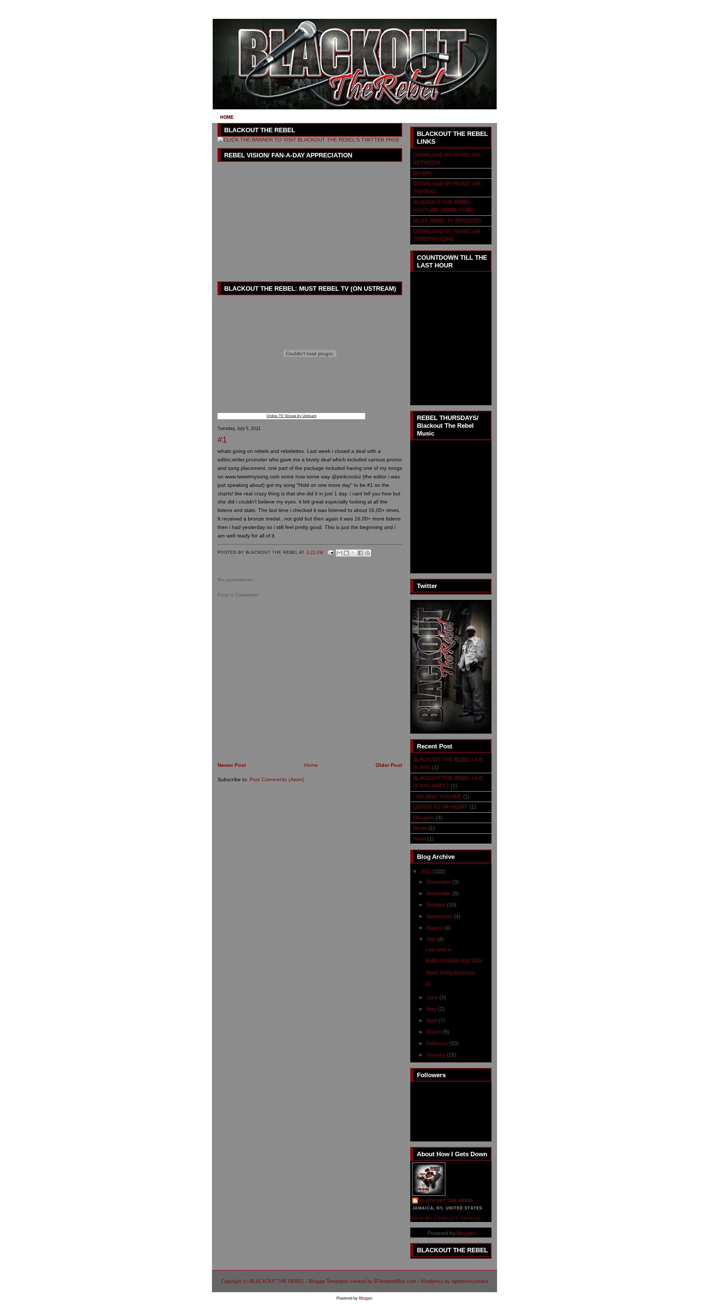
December (439, 882)
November (439, 893)
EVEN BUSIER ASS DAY (453, 961)
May (432, 1009)
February (438, 1043)
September (440, 916)
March (435, 1032)
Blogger (466, 1233)
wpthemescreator (470, 1281)
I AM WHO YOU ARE (437, 796)
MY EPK (422, 173)
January (437, 1055)
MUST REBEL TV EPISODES (447, 220)
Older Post (389, 765)
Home (226, 117)
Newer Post (232, 765)
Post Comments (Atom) (277, 779)
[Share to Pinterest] (367, 553)
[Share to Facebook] (360, 553)
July (432, 939)
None (419, 839)
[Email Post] (330, 552)
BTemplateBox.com (395, 1281)
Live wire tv (438, 949)
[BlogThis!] (346, 553)
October (437, 905)
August (435, 928)
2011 (426, 871)
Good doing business (450, 972)
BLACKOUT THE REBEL (446, 1200)
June (433, 997)
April (432, 1020)
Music (420, 828)
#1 (428, 984)
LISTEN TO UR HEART (440, 807)
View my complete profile (446, 1218)
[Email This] (339, 553)
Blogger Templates (329, 1281)
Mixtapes (423, 817)
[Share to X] (353, 553)
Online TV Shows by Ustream (291, 416)
